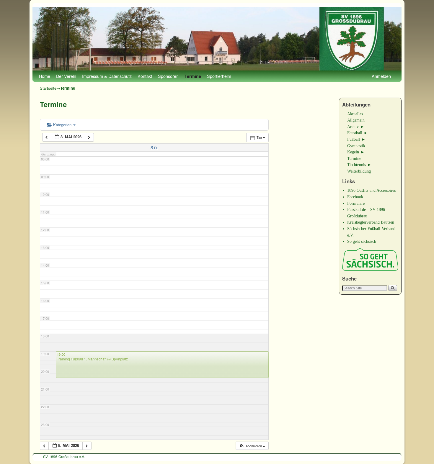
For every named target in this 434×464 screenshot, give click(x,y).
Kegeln (353, 152)
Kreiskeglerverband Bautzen (370, 222)
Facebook (355, 196)
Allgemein (356, 120)
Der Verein (66, 76)
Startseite (48, 88)
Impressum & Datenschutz (107, 76)
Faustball (354, 132)
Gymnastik (356, 145)
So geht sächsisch (361, 241)
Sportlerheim (219, 76)
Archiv (353, 126)
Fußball (353, 139)
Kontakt (145, 76)
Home (44, 76)
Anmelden (381, 76)
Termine (193, 76)
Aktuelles (355, 114)
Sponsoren (168, 76)
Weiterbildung (359, 171)
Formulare (356, 203)
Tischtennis (356, 164)
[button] (252, 446)
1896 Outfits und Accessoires (371, 190)
